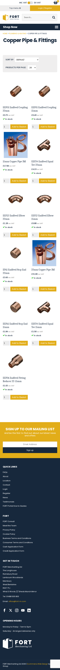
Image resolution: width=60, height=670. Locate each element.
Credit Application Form (13, 551)
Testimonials (8, 501)
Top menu (14, 8)
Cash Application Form (13, 546)
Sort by (10, 59)
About (5, 476)
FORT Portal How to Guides (15, 506)
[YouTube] (23, 610)
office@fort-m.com (17, 601)
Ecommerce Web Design (37, 664)
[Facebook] (4, 610)
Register (6, 493)
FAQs (5, 472)
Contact (6, 485)
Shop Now (10, 27)
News (5, 497)
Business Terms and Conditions (17, 538)
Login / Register (45, 8)
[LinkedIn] (29, 610)
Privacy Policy (9, 529)
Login (5, 489)
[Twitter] (10, 610)
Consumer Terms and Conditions (18, 542)
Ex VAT (37, 3)
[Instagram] (16, 610)
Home (5, 33)
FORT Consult (9, 521)
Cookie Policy (9, 534)
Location (6, 480)
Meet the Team (9, 525)
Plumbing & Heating (17, 33)
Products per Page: (16, 67)
